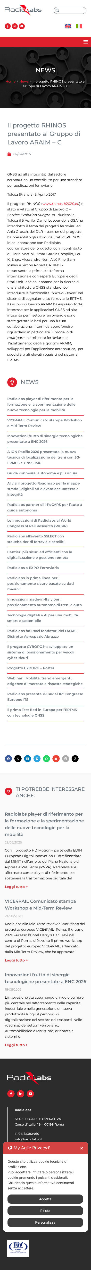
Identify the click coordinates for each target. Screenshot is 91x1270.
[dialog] (45, 1187)
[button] (86, 42)
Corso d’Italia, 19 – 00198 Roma (39, 1124)
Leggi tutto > (16, 887)
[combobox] (70, 10)
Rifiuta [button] (45, 1211)
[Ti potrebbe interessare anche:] (8, 791)
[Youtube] (22, 26)
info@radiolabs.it (28, 1139)
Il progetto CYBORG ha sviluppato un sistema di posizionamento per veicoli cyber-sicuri (40, 652)
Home (11, 81)
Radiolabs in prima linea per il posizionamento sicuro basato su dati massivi (40, 583)
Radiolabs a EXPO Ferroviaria (33, 568)
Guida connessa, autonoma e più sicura (42, 473)
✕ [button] (81, 1148)
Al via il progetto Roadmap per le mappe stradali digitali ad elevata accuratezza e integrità (43, 489)
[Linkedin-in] (15, 26)
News (24, 81)
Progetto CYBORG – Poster (30, 668)
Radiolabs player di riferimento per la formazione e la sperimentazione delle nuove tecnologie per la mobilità (41, 404)
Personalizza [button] (45, 1222)
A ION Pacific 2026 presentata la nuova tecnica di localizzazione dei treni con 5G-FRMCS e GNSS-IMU (43, 457)
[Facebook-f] (8, 26)
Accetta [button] (45, 1199)
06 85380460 (28, 1134)
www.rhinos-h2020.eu (60, 203)
